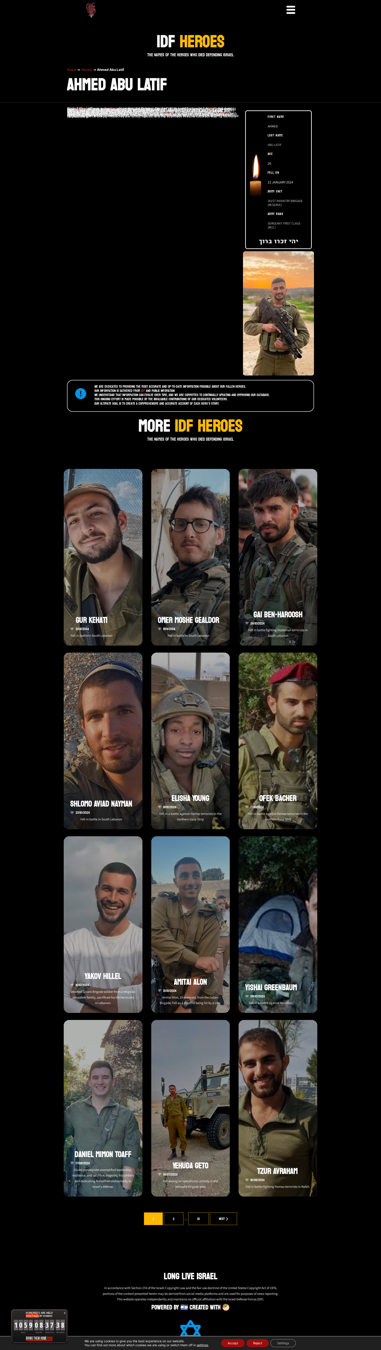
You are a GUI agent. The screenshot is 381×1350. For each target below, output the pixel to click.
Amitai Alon (190, 982)
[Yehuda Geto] (190, 1108)
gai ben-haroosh (278, 615)
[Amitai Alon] (190, 924)
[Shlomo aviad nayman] (103, 741)
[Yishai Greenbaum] (278, 924)
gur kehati (92, 620)
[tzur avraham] (278, 1108)
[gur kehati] (103, 557)
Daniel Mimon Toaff (103, 1154)
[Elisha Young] (190, 741)
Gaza (114, 108)
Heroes (86, 70)
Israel (169, 112)
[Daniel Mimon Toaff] (103, 1108)
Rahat (212, 109)
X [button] (64, 1313)
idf (143, 390)
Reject (257, 1343)
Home (71, 70)
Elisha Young (190, 798)
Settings (283, 1343)
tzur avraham (277, 1171)
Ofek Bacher (278, 798)
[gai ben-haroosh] (278, 557)
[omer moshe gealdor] (190, 557)
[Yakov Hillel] (103, 924)
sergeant (81, 109)
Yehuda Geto (190, 1166)
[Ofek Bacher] (278, 741)
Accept (233, 1343)
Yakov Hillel (103, 976)
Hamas (222, 113)
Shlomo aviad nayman (101, 804)
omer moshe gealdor (188, 620)
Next (222, 1219)
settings (202, 1345)
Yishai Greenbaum (271, 987)
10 (198, 1219)
